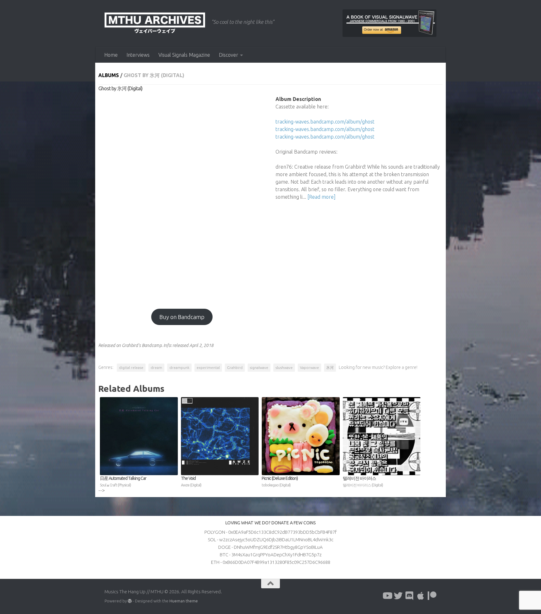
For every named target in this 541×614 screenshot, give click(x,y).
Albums (108, 75)
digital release (131, 367)
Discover (228, 55)
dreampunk (179, 367)
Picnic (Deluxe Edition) (280, 481)
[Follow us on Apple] (420, 595)
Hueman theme (183, 601)
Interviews (138, 55)
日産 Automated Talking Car (123, 481)
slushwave (284, 367)
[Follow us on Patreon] (432, 595)
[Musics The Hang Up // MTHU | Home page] (155, 23)
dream (156, 367)
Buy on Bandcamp (181, 317)
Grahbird (235, 367)
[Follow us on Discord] (409, 595)
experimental (208, 367)
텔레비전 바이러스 (363, 481)
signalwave (259, 367)
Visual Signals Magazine (184, 55)
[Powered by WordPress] (130, 601)
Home (111, 55)
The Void (191, 481)
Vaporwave (309, 367)
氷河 (330, 367)
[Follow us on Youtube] (387, 595)
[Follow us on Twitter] (398, 595)
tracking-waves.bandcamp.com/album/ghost (325, 121)
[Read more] (321, 197)
